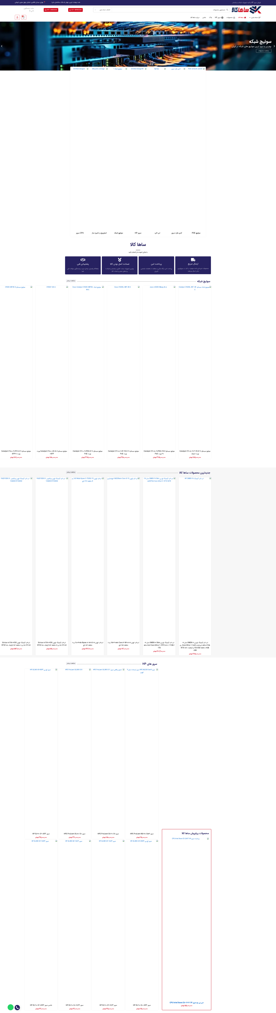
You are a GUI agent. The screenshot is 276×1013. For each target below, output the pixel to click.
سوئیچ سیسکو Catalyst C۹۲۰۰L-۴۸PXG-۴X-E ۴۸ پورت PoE (159, 452)
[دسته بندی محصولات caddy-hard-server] (176, 152)
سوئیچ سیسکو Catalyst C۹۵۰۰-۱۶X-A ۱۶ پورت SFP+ (52, 452)
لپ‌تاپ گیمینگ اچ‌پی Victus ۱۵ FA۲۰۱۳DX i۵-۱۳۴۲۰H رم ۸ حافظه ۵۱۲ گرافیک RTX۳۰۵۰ (16, 644)
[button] (274, 46)
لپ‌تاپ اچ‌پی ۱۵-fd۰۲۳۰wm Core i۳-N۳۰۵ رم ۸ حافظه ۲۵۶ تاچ (123, 644)
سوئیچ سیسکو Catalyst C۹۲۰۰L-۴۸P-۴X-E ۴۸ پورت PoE (123, 452)
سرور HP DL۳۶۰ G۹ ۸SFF (41, 834)
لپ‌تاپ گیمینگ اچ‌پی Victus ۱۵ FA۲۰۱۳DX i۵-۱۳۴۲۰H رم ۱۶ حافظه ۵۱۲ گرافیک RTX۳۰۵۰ (51, 644)
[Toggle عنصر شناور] (11, 1007)
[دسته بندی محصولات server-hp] (138, 152)
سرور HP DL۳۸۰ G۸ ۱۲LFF (74, 1005)
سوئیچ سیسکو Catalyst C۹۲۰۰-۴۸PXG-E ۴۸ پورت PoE (87, 452)
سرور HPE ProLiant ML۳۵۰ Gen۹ (142, 834)
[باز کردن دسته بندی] (250, 17)
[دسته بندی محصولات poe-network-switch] (196, 152)
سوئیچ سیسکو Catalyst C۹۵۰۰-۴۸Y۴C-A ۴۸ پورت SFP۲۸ (16, 452)
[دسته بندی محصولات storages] (99, 152)
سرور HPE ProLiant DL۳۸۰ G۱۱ (108, 834)
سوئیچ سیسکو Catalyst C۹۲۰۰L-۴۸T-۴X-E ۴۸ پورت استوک (194, 452)
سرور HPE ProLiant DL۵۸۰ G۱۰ (74, 834)
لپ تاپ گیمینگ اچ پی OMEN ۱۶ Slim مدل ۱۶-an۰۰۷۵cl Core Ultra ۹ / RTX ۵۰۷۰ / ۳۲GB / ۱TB (159, 645)
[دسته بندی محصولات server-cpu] (80, 152)
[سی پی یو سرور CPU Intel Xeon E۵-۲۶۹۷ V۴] (186, 919)
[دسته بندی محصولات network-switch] (118, 152)
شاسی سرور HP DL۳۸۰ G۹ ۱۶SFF (41, 1005)
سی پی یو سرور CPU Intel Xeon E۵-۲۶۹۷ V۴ (187, 1002)
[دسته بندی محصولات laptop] (157, 152)
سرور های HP (149, 664)
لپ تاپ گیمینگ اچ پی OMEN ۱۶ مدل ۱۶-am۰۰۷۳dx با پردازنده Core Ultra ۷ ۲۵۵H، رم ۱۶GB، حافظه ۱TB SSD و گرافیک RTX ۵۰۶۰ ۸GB (195, 646)
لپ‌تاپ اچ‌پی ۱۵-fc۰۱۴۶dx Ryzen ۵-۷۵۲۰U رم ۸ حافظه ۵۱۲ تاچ (87, 644)
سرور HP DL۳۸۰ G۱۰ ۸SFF (142, 1005)
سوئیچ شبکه (203, 281)
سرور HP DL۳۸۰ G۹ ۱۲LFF (108, 1005)
